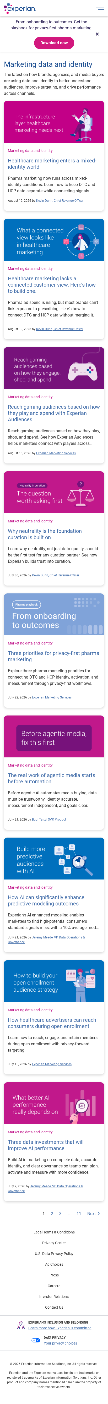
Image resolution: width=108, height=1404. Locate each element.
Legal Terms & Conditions (54, 1232)
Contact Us (54, 1307)
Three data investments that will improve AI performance (46, 1145)
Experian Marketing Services (56, 453)
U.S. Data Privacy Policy (54, 1254)
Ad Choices (54, 1264)
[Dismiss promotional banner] (97, 34)
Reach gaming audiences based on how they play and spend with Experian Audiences (54, 413)
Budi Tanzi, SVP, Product (49, 819)
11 (79, 1213)
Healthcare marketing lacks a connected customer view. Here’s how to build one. (52, 284)
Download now (54, 42)
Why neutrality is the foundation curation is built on (45, 534)
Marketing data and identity (30, 151)
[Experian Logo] (20, 8)
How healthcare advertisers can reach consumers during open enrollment (52, 1023)
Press (54, 1275)
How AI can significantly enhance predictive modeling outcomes (46, 900)
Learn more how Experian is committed (59, 1328)
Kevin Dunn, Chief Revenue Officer (59, 201)
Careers (54, 1286)
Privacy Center (54, 1243)
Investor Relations (54, 1296)
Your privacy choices (60, 1343)
